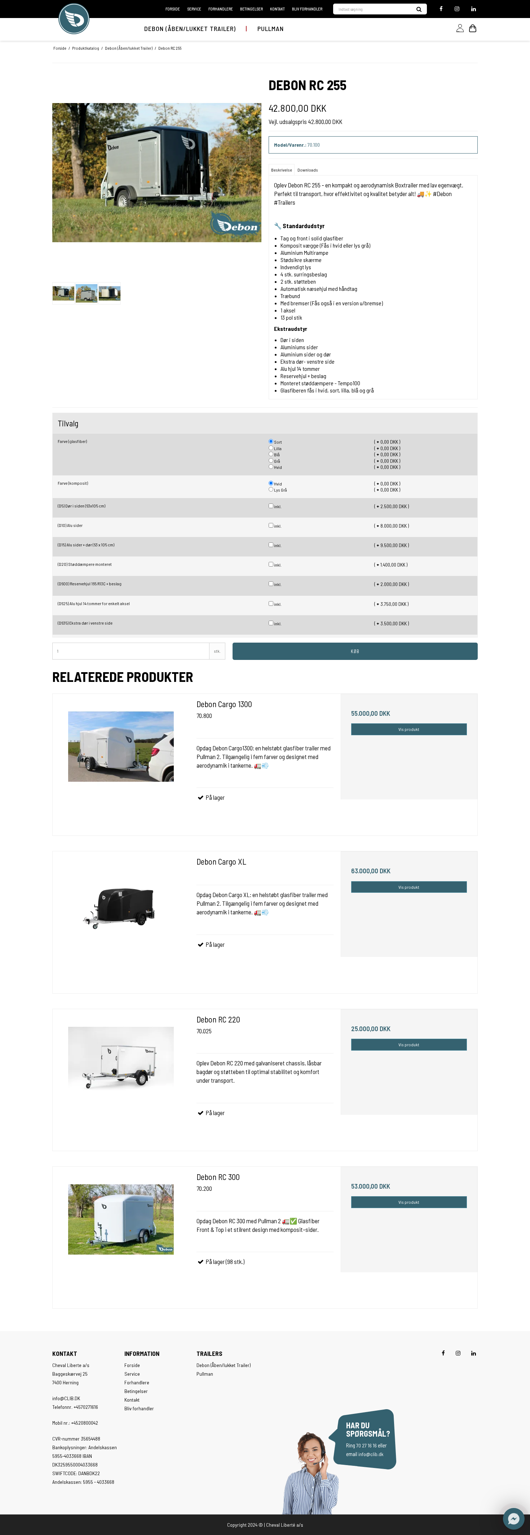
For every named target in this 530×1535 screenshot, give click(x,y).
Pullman (270, 28)
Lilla (277, 448)
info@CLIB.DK (66, 1398)
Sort (277, 441)
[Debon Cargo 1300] (121, 762)
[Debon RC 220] (121, 1077)
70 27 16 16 (366, 1445)
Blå (276, 454)
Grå (276, 460)
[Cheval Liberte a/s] (73, 18)
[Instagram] (457, 9)
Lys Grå (280, 489)
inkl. (277, 506)
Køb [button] (355, 651)
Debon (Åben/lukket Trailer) (190, 28)
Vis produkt (408, 729)
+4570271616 (86, 1407)
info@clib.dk (370, 1454)
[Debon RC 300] (121, 1235)
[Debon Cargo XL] (121, 919)
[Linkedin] (473, 9)
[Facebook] (441, 9)
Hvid (277, 467)
